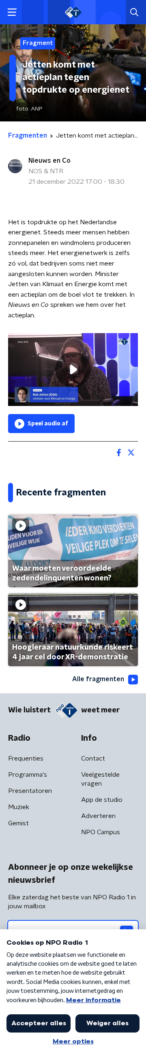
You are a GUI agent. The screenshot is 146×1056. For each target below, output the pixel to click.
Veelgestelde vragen (100, 779)
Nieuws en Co (49, 160)
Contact (93, 758)
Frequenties (25, 758)
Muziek (18, 807)
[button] (12, 12)
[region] (73, 369)
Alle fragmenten (98, 679)
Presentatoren (30, 791)
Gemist (18, 823)
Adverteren (98, 816)
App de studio (101, 800)
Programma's (27, 774)
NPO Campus (100, 832)
